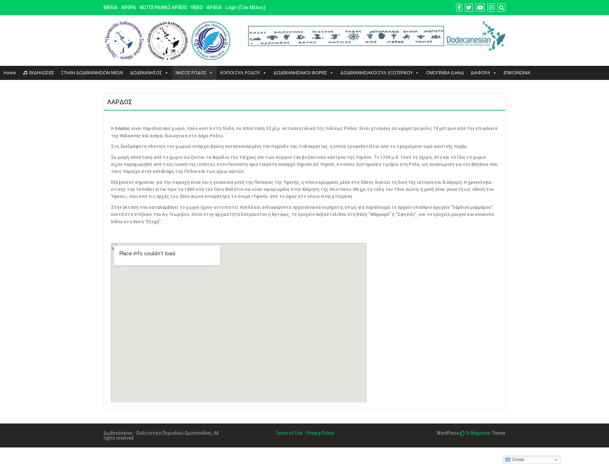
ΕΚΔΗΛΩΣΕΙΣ (41, 73)
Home (10, 73)
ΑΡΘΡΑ (128, 7)
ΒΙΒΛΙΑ (111, 7)
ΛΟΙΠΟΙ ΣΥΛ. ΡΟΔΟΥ (240, 73)
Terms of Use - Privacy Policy (304, 433)
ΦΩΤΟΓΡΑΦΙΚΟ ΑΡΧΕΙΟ (163, 7)
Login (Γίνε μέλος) (245, 7)
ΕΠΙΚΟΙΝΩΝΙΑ (517, 73)
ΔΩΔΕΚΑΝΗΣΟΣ (146, 73)
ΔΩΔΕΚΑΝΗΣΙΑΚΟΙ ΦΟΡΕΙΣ (300, 73)
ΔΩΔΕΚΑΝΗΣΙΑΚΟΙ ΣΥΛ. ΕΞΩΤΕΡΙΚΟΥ (376, 73)
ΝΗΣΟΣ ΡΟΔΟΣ (191, 73)
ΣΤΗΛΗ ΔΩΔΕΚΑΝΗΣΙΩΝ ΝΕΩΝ (92, 73)
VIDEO (197, 7)
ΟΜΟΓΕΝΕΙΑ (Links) (444, 73)
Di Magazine (477, 433)
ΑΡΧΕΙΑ (214, 7)
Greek (517, 459)
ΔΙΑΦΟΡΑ (480, 73)
